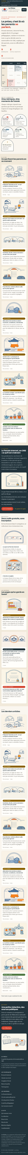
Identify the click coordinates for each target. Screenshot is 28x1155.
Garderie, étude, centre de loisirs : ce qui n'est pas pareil (13, 253)
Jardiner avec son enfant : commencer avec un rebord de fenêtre (12, 428)
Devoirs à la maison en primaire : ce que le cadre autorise (13, 219)
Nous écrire (14, 5)
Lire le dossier (7, 509)
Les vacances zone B (6, 1106)
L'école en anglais (8, 576)
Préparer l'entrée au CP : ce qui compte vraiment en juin (12, 185)
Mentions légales (6, 1125)
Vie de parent (5, 1087)
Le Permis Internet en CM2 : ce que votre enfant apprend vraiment (13, 690)
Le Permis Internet (6, 1094)
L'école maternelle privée (8, 1097)
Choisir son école (6, 1078)
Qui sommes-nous (6, 5)
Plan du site (4, 1122)
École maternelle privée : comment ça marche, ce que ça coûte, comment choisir (13, 653)
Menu (24, 9)
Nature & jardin (5, 1084)
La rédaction (7, 1028)
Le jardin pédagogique (7, 1103)
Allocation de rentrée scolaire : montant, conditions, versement (13, 321)
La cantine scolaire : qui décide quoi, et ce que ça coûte (14, 393)
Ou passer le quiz (20, 509)
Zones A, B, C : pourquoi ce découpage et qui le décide (11, 357)
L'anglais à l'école (6, 1081)
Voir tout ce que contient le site (11, 996)
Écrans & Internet (6, 1075)
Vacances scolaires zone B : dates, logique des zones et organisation (13, 618)
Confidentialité (5, 1128)
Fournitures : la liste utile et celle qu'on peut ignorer (12, 287)
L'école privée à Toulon (7, 1100)
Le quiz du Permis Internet (11, 547)
